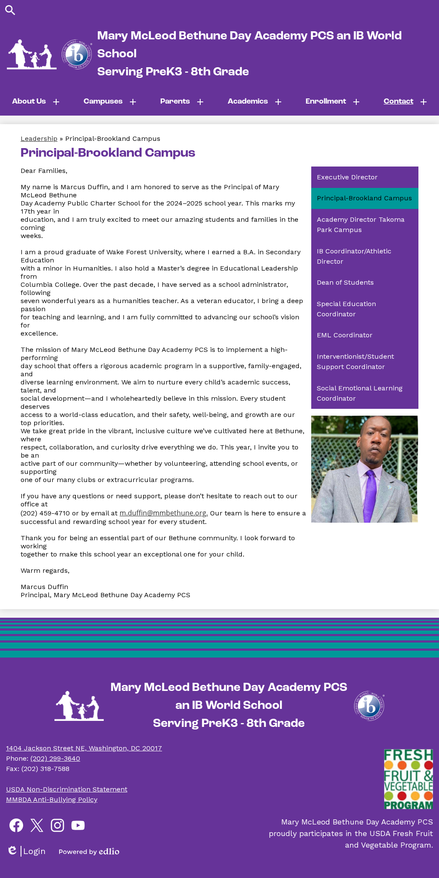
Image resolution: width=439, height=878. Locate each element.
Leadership (39, 138)
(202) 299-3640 (55, 758)
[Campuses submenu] (110, 102)
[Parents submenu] (182, 102)
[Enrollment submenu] (332, 102)
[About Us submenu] (36, 102)
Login (25, 851)
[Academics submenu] (254, 102)
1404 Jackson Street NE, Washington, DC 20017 (84, 748)
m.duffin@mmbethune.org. (164, 513)
